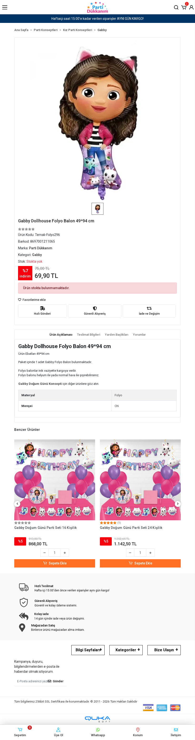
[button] (183, 7)
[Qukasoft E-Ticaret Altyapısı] (97, 719)
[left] (17, 504)
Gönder (58, 681)
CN (117, 406)
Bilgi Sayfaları (88, 650)
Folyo (118, 395)
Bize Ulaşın (164, 650)
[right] (178, 504)
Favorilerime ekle (34, 300)
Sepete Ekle (58, 563)
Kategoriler (126, 650)
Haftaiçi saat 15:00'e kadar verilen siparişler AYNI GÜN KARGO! (97, 19)
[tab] (60, 334)
